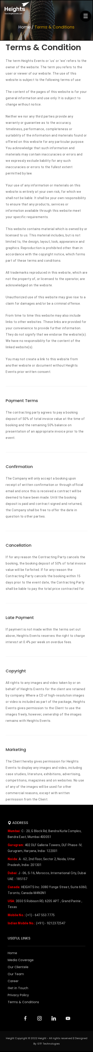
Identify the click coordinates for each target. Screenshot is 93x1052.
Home (12, 953)
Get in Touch (18, 988)
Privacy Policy (18, 995)
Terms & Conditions (54, 27)
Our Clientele (18, 967)
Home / (26, 27)
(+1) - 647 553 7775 (31, 915)
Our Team (16, 974)
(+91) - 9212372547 (36, 923)
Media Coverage (21, 960)
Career (13, 981)
